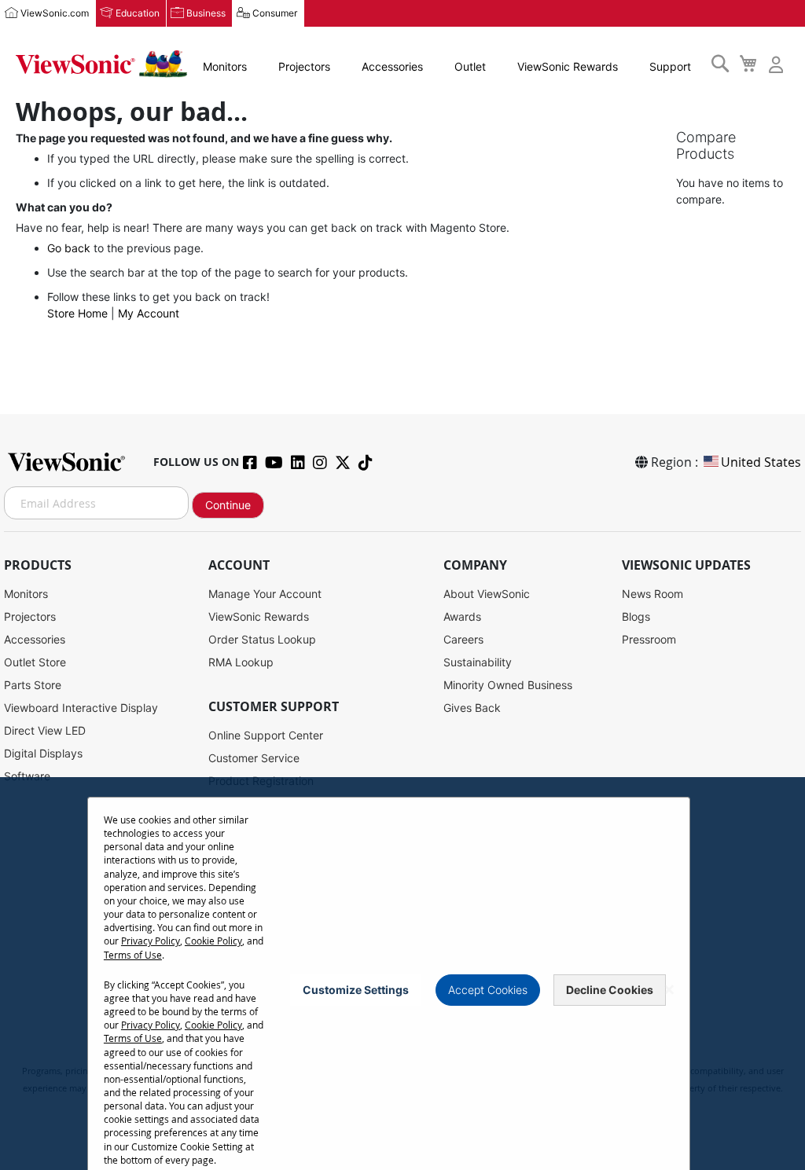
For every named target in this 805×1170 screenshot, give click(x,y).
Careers (463, 639)
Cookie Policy (213, 940)
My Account (148, 313)
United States (761, 462)
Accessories (392, 66)
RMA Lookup (241, 662)
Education (138, 13)
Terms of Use (133, 954)
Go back (68, 248)
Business (206, 13)
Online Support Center (265, 735)
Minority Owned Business (507, 684)
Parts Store (32, 684)
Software (27, 776)
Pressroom (649, 639)
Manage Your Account (265, 593)
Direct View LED (45, 730)
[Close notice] (669, 989)
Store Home (77, 313)
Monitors (225, 66)
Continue (228, 505)
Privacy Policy (150, 940)
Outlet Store (35, 662)
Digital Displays (43, 753)
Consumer (274, 13)
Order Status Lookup (262, 639)
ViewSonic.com (54, 13)
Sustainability (477, 662)
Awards (462, 616)
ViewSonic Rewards (567, 66)
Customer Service (254, 758)
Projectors (304, 66)
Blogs (636, 616)
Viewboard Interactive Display (81, 707)
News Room (652, 593)
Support (670, 66)
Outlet (470, 66)
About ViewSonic (486, 593)
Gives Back (472, 707)
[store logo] (101, 64)
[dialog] (402, 973)
